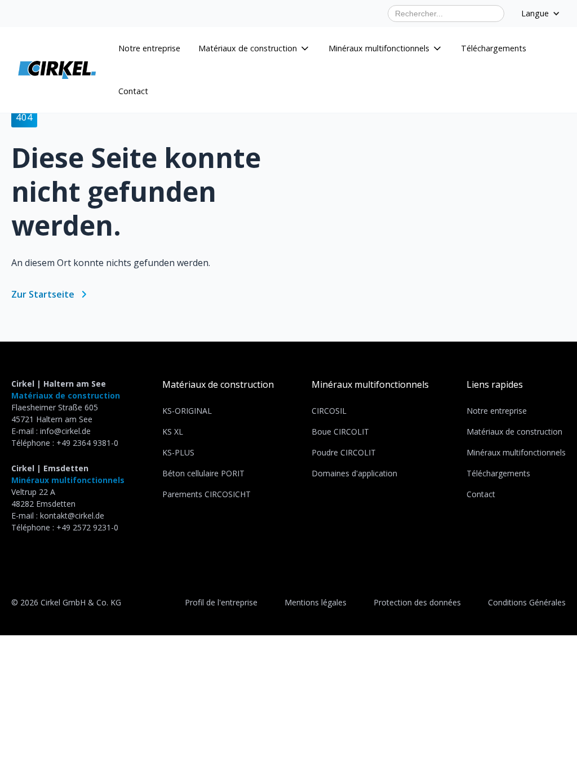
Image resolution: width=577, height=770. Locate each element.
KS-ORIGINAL (187, 410)
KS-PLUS (178, 452)
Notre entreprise (149, 48)
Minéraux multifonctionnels (516, 452)
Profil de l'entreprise (221, 602)
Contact (133, 91)
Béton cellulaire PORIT (203, 473)
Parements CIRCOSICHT (206, 494)
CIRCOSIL (329, 410)
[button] (254, 48)
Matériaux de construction (514, 431)
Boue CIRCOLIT (340, 431)
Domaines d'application (354, 473)
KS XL (172, 431)
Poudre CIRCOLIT (344, 452)
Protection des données (417, 602)
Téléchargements (493, 48)
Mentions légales (316, 602)
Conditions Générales (527, 602)
